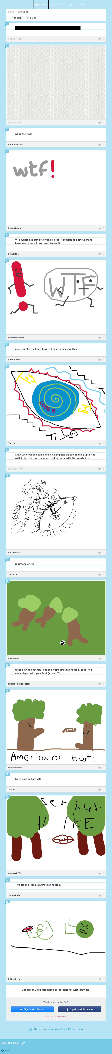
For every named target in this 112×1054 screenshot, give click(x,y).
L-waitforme (15, 228)
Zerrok (11, 443)
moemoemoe (15, 767)
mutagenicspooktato (19, 683)
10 (7, 475)
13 (7, 665)
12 (7, 581)
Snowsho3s (14, 895)
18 (7, 902)
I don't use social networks (56, 1016)
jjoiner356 (13, 253)
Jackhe (11, 789)
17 (7, 880)
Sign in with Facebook (81, 1009)
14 (7, 690)
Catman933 (14, 658)
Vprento (12, 574)
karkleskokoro (15, 144)
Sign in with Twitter (33, 1009)
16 (7, 796)
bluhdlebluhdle (16, 337)
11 (7, 559)
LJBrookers (14, 979)
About (82, 4)
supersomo (14, 359)
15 (7, 774)
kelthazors (14, 552)
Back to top (10, 1050)
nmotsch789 (14, 873)
